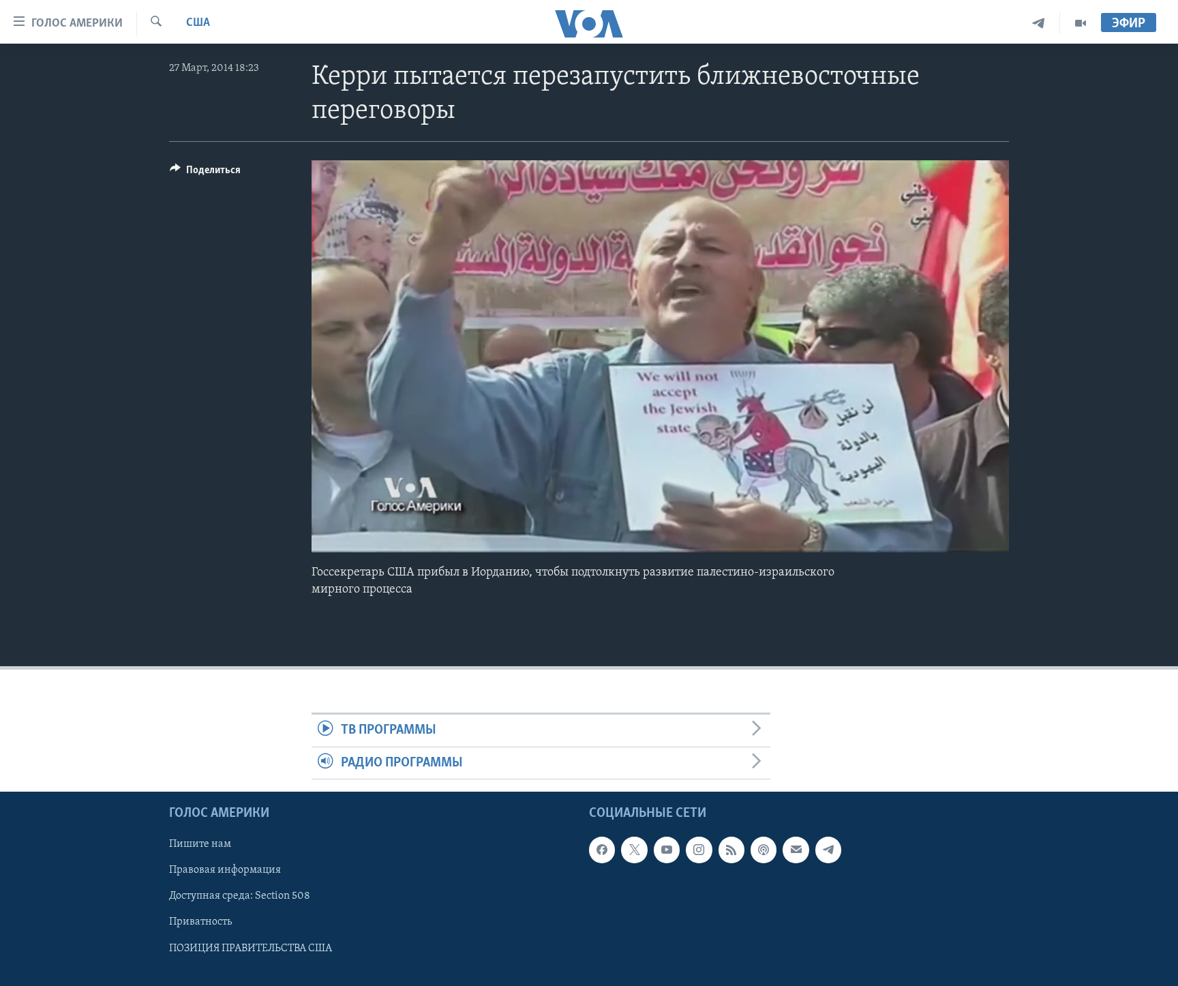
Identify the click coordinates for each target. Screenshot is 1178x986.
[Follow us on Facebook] (602, 850)
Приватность (200, 921)
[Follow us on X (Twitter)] (634, 850)
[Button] (205, 173)
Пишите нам (200, 844)
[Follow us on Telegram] (828, 850)
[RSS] (731, 850)
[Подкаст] (763, 850)
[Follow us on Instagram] (699, 850)
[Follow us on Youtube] (667, 850)
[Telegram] (1038, 23)
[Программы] (1080, 23)
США (198, 23)
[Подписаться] (796, 850)
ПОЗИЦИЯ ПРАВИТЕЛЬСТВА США (250, 947)
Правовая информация (225, 870)
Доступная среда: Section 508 (239, 896)
